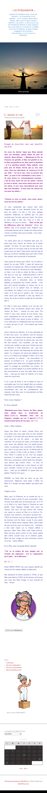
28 (13, 763)
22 (18, 759)
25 (34, 759)
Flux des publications (13, 665)
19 (40, 755)
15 (18, 755)
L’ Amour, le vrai (13, 114)
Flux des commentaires (14, 667)
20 (7, 759)
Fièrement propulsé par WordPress (16, 781)
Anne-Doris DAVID (18, 117)
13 (7, 755)
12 (40, 751)
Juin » (26, 768)
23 (24, 759)
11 (34, 751)
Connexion (10, 663)
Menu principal (23, 92)
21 (13, 759)
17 (29, 755)
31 (29, 763)
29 (18, 763)
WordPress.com (23, 784)
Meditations (18, 630)
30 (24, 763)
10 (29, 751)
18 (34, 755)
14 (13, 755)
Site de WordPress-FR (13, 670)
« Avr (21, 768)
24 (29, 759)
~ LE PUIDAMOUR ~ (23, 10)
